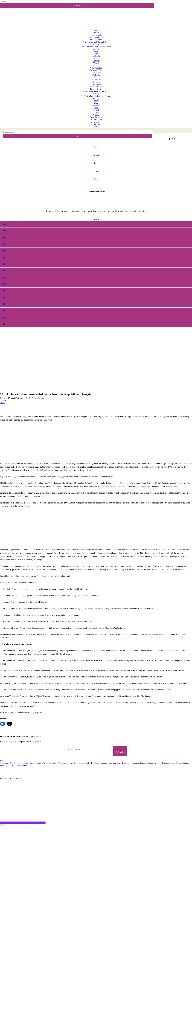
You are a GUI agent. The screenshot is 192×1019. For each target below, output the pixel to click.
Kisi (69, 763)
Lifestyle (96, 171)
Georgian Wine (41, 763)
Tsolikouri (186, 763)
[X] (96, 1018)
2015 (5, 297)
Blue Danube (15, 763)
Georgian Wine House (57, 763)
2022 (5, 251)
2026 (5, 224)
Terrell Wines (175, 763)
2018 (5, 277)
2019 (5, 271)
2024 (5, 237)
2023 (5, 244)
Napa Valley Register (33, 712)
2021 (5, 257)
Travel (96, 179)
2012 (5, 317)
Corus (31, 763)
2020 (5, 264)
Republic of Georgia (129, 763)
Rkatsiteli (143, 763)
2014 (5, 304)
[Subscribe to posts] (173, 12)
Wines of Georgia (23, 765)
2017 (5, 284)
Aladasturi (4, 763)
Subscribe (120, 752)
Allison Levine (38, 398)
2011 (4, 324)
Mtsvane (75, 763)
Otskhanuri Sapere (106, 763)
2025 (5, 231)
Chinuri (25, 763)
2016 (5, 291)
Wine (27, 398)
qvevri (117, 763)
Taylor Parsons (162, 763)
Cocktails (96, 155)
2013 (5, 311)
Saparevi (151, 763)
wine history (10, 765)
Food (96, 163)
